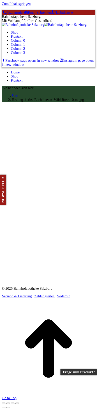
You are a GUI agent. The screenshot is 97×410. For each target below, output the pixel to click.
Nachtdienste (63, 12)
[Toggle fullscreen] (12, 403)
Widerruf (63, 296)
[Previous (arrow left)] (3, 407)
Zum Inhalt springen (16, 4)
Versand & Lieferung (17, 296)
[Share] (8, 403)
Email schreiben (39, 12)
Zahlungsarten (44, 296)
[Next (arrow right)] (8, 407)
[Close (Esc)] (3, 403)
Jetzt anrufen (15, 12)
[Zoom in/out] (17, 403)
